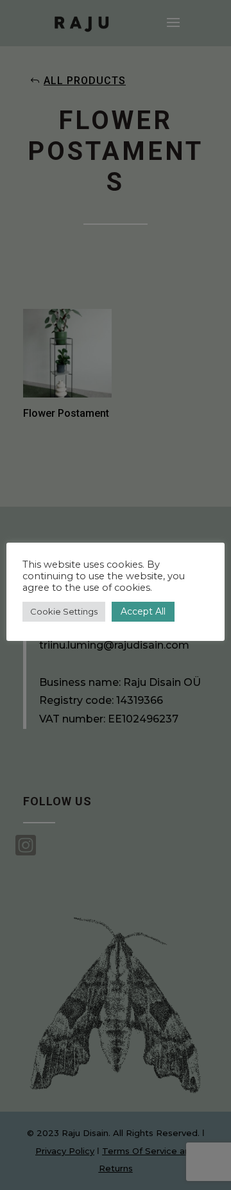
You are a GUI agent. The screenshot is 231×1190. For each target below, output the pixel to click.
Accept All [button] (143, 611)
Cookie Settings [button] (64, 611)
